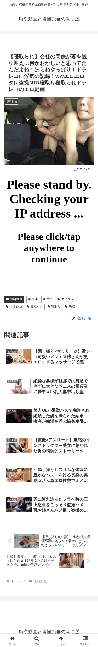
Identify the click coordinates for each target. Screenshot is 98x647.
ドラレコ (16, 307)
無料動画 (16, 299)
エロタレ (67, 299)
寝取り (56, 307)
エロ (50, 299)
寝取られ (37, 307)
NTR (35, 299)
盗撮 (72, 307)
